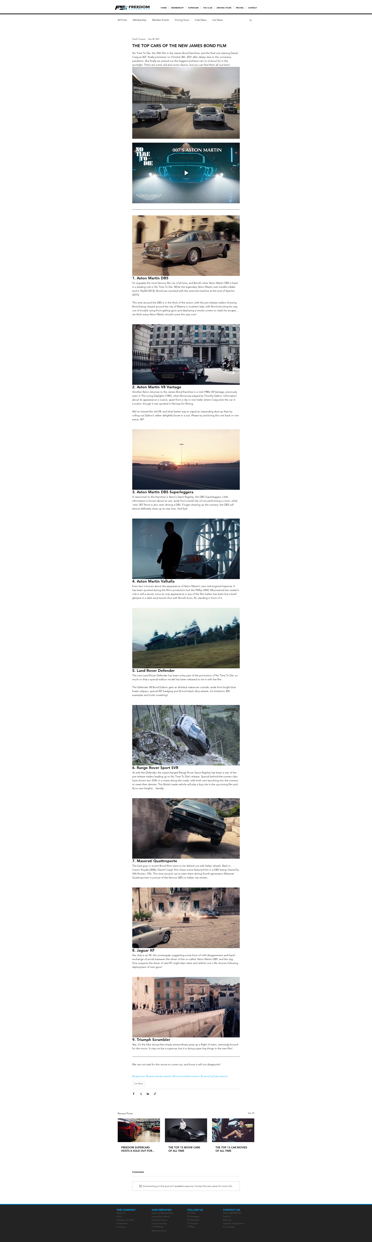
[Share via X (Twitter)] (140, 1093)
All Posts (122, 19)
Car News (217, 19)
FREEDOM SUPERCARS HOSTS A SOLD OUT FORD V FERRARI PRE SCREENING (138, 1149)
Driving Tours (182, 19)
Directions (227, 1220)
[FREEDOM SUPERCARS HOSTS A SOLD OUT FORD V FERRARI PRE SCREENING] (139, 1130)
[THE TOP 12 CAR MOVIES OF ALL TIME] (233, 1130)
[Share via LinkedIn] (147, 1093)
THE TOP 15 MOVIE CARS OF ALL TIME (184, 1149)
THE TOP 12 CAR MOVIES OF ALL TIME (231, 1149)
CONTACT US (231, 1209)
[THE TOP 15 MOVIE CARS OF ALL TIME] (186, 1130)
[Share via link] (155, 1093)
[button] (250, 20)
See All (251, 1113)
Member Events (160, 19)
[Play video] (186, 173)
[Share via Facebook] (133, 1093)
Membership (139, 19)
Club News (200, 19)
